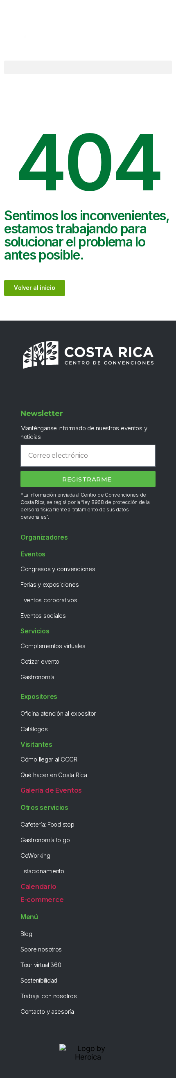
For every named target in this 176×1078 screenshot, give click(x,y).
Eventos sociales (43, 615)
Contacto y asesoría (47, 1011)
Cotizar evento (39, 661)
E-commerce (41, 900)
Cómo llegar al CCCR (48, 759)
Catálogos (34, 729)
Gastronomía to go (45, 840)
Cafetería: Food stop (47, 824)
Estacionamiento (42, 871)
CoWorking (35, 855)
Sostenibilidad (38, 980)
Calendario (38, 886)
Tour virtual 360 (40, 965)
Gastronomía (37, 677)
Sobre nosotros (41, 949)
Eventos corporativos (48, 600)
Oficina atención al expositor (58, 713)
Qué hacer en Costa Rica (53, 775)
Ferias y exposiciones (49, 584)
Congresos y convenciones (57, 569)
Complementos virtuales (53, 646)
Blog (26, 934)
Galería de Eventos (51, 790)
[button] (88, 67)
